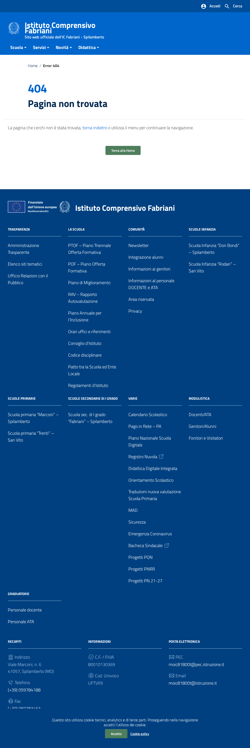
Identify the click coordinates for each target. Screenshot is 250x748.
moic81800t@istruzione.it (193, 683)
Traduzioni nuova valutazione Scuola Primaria (154, 495)
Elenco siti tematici (25, 264)
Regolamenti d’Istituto (88, 385)
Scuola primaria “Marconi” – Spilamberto (33, 418)
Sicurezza (137, 522)
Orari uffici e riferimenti (89, 331)
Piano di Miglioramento (89, 282)
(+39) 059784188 (24, 690)
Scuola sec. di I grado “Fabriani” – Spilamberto (90, 418)
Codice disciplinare (85, 355)
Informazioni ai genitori (149, 269)
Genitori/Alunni (202, 426)
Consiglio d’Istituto (84, 343)
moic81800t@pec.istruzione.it (196, 664)
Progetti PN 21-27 (145, 580)
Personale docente (25, 610)
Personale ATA (21, 621)
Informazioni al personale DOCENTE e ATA (151, 284)
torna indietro (95, 127)
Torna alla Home (123, 150)
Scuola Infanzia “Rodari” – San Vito (212, 267)
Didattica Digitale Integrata (152, 468)
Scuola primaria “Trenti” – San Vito (31, 436)
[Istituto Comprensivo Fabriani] (14, 27)
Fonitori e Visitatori (206, 438)
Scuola (16, 47)
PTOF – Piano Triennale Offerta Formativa (89, 249)
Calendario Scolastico (147, 414)
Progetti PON (140, 557)
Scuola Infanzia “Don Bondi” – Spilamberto (214, 249)
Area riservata (141, 299)
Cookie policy (139, 733)
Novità (62, 47)
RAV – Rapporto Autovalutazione (83, 297)
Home (33, 66)
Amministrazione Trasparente (23, 249)
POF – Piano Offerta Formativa (86, 267)
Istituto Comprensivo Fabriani (64, 28)
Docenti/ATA (200, 414)
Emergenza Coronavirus (150, 533)
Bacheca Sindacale (145, 545)
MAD (133, 510)
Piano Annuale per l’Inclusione (85, 316)
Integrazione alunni (145, 257)
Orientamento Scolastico (150, 480)
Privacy (135, 311)
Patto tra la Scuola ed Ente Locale (92, 370)
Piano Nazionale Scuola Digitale (149, 441)
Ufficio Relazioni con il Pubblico (28, 279)
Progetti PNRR (141, 569)
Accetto (116, 733)
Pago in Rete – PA (144, 426)
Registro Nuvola (142, 456)
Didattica (87, 47)
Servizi (39, 47)
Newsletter (138, 245)
